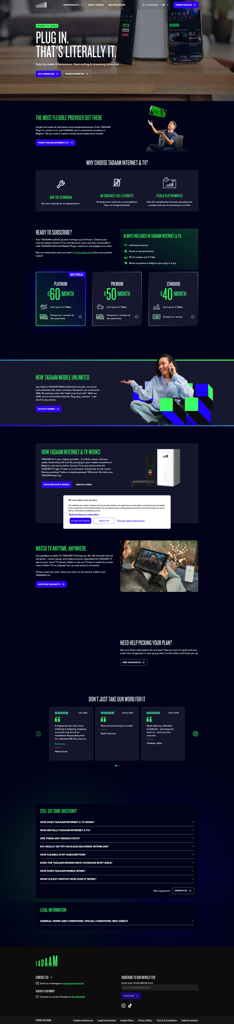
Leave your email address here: (137, 983)
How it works (96, 5)
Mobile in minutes (74, 74)
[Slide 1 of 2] (116, 765)
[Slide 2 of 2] (118, 765)
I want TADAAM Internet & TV (53, 143)
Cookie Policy (127, 1020)
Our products (71, 5)
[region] (117, 512)
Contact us (181, 890)
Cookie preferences (83, 1020)
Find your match (132, 662)
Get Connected (46, 74)
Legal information (107, 1020)
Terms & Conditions (167, 1020)
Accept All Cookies (80, 521)
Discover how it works (56, 484)
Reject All (104, 521)
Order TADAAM (184, 5)
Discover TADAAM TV (49, 584)
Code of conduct (189, 1020)
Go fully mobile (46, 409)
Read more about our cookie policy (84, 514)
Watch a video (84, 484)
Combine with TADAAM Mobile (62, 339)
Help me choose (117, 5)
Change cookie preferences (131, 521)
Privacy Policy (145, 1020)
